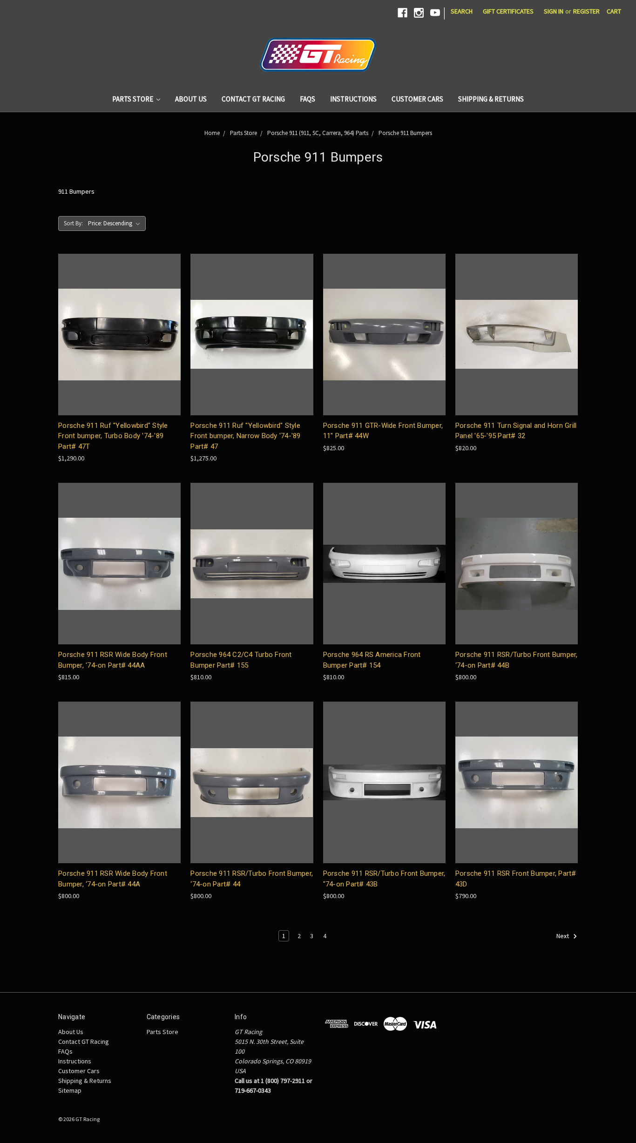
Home (212, 133)
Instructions (353, 99)
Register (586, 11)
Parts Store (133, 99)
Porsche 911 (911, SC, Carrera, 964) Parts (317, 133)
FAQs (307, 99)
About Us (191, 99)
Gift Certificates (508, 11)
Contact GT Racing (253, 99)
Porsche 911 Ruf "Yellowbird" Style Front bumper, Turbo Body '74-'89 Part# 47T (113, 436)
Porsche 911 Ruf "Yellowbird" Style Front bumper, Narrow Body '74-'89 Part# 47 (245, 436)
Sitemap (69, 1090)
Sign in (553, 11)
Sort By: (73, 223)
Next (563, 936)
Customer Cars (417, 99)
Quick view (119, 334)
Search (462, 11)
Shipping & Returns (491, 99)
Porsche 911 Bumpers (405, 133)
